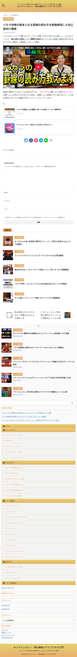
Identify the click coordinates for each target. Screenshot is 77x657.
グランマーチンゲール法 (14, 551)
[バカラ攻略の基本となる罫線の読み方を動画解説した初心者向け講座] (41, 140)
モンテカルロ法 (10, 534)
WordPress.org (7, 637)
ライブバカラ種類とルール (14, 485)
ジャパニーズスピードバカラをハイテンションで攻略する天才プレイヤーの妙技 (30, 420)
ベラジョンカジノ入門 (13, 435)
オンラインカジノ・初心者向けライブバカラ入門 (39, 6)
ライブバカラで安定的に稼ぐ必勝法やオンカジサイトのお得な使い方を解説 (38, 650)
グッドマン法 (10, 546)
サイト (6, 209)
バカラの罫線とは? (12, 473)
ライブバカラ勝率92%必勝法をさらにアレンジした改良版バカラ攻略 (41, 333)
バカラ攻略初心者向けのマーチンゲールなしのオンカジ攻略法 (38, 347)
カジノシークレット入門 (14, 458)
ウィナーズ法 (10, 540)
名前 (6, 192)
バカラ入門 (9, 463)
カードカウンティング (13, 557)
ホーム (7, 426)
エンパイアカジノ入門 (13, 452)
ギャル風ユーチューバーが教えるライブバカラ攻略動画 (37, 298)
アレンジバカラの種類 (13, 496)
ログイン (5, 630)
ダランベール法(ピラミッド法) (16, 517)
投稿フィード (6, 632)
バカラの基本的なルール (14, 467)
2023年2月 (6, 609)
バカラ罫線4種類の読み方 (14, 490)
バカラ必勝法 (10, 501)
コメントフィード (8, 635)
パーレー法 (9, 511)
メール (7, 201)
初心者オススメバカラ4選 (14, 479)
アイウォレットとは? (12, 578)
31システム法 (10, 528)
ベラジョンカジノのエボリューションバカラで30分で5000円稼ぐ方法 (42, 378)
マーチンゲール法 (11, 506)
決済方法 (8, 562)
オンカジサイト (10, 430)
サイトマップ (8, 587)
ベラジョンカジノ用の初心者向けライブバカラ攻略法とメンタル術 (40, 392)
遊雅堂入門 (9, 441)
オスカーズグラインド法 (14, 523)
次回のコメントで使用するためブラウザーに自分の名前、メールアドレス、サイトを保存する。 (36, 217)
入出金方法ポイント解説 (14, 567)
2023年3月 (6, 605)
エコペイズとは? (11, 572)
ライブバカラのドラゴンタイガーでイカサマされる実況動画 (39, 255)
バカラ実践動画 (9, 150)
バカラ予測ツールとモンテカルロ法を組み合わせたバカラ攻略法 (41, 284)
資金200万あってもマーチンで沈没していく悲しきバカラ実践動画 (42, 270)
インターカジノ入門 (12, 446)
